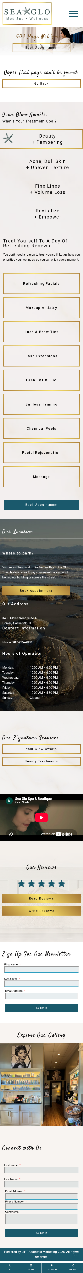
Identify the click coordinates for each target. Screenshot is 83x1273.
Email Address (15, 990)
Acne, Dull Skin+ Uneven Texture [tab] (47, 164)
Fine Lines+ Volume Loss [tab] (47, 189)
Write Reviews (42, 911)
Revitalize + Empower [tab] (47, 214)
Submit (41, 1007)
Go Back (41, 83)
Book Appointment (41, 47)
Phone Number (15, 1201)
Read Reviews (41, 898)
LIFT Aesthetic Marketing (39, 1252)
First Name (12, 964)
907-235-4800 (22, 642)
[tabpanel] (41, 364)
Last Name (12, 978)
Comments (12, 1211)
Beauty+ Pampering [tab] (47, 139)
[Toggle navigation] (73, 13)
